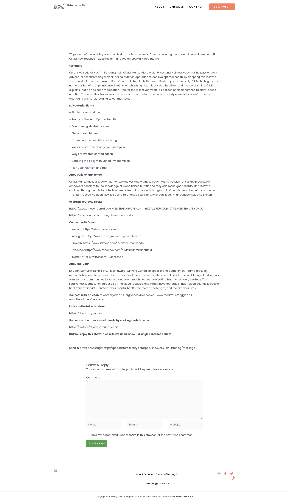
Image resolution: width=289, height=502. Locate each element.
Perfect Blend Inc (183, 496)
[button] (222, 6)
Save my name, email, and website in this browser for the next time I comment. (142, 435)
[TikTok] (233, 478)
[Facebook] (225, 473)
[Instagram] (219, 473)
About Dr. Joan (144, 474)
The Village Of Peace (157, 483)
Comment (94, 377)
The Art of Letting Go (167, 474)
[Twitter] (231, 473)
